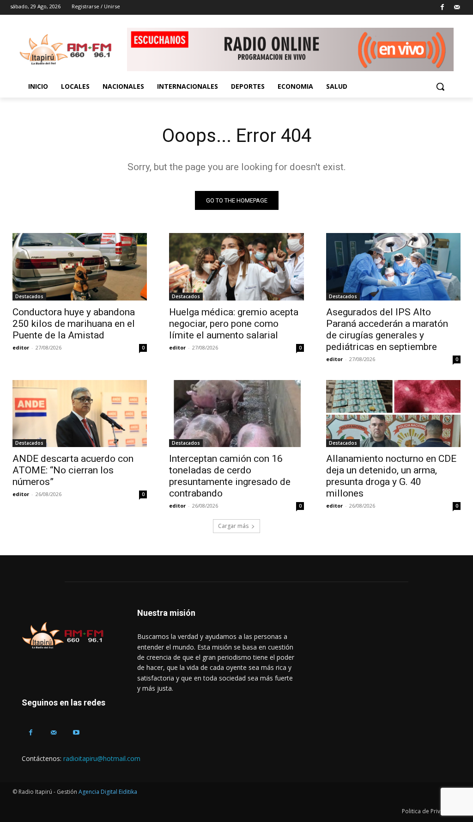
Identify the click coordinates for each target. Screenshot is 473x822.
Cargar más (233, 526)
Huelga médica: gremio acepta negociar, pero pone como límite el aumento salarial (233, 324)
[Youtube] (76, 733)
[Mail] (456, 7)
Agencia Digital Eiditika (108, 792)
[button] (440, 86)
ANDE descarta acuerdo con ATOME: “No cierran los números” (72, 470)
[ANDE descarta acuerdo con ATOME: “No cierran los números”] (79, 414)
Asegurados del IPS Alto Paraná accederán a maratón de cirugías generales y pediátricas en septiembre (387, 329)
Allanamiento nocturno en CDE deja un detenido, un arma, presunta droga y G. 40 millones (391, 476)
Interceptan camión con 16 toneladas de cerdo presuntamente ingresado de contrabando (230, 476)
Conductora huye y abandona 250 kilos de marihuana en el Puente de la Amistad (73, 324)
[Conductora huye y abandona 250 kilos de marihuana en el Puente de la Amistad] (79, 267)
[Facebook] (442, 7)
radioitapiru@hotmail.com (101, 758)
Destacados (29, 296)
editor (20, 347)
